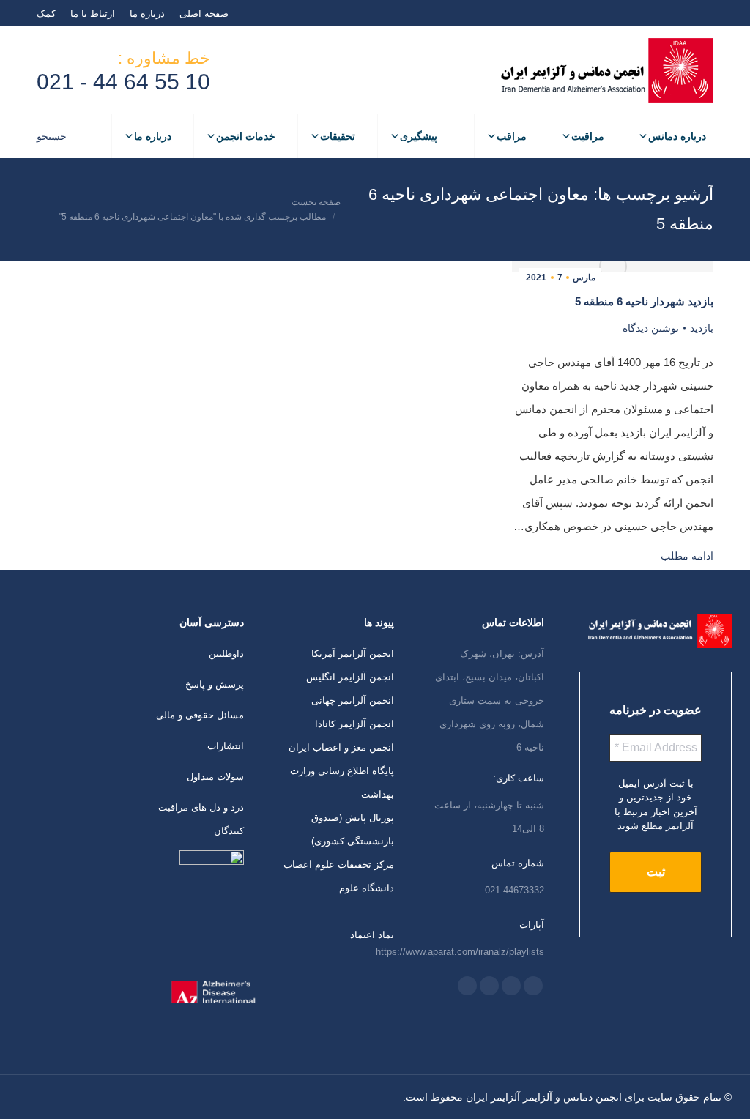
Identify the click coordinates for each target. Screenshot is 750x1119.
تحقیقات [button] (337, 136)
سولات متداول (215, 776)
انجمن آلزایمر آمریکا (352, 653)
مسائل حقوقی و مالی (200, 715)
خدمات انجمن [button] (245, 136)
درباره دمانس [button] (677, 136)
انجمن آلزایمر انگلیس (350, 677)
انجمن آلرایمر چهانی (352, 700)
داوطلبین (226, 653)
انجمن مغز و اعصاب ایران (341, 747)
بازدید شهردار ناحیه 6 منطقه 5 (644, 301)
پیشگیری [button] (418, 136)
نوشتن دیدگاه (651, 328)
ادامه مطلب (687, 556)
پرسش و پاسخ (214, 684)
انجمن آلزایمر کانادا (354, 723)
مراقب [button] (512, 136)
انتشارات (225, 745)
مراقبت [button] (587, 136)
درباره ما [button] (152, 136)
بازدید (701, 328)
